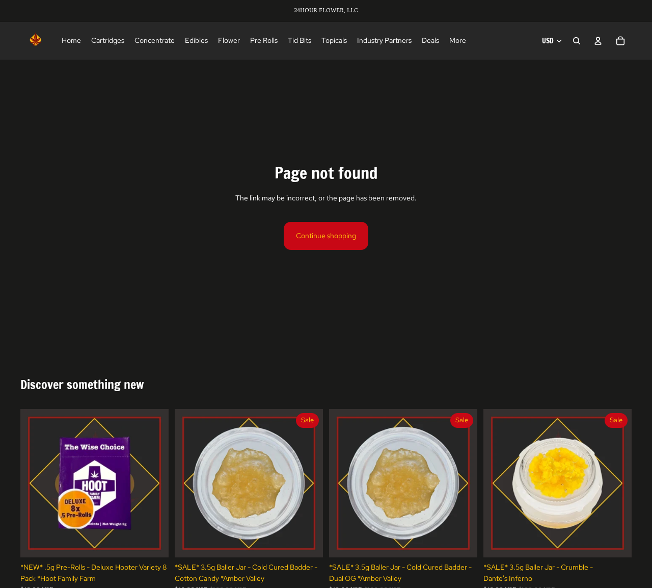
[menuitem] (457, 40)
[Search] (576, 41)
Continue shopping (326, 235)
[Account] (598, 41)
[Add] (153, 541)
